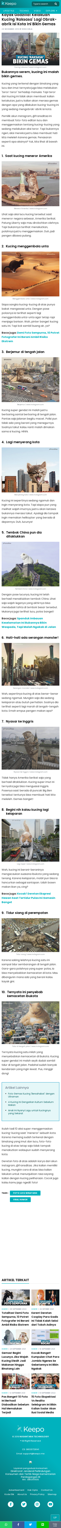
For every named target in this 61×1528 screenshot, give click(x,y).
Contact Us (47, 1490)
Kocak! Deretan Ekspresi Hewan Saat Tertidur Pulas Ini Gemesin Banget (28, 898)
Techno (24, 10)
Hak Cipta (32, 1490)
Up (55, 1517)
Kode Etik (9, 1494)
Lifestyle (8, 10)
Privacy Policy (37, 1494)
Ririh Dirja (27, 29)
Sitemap (52, 1494)
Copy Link (55, 1525)
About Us (22, 1494)
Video (37, 10)
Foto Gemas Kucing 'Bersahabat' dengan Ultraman (31, 1095)
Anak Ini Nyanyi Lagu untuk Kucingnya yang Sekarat (29, 1112)
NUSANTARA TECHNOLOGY (34, 1436)
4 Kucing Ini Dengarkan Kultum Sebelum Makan (31, 1103)
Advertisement (16, 1490)
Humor (5, 1309)
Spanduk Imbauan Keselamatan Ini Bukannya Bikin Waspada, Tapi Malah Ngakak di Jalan (29, 623)
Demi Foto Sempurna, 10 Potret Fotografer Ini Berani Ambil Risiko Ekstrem (30, 337)
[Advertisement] (30, 1241)
